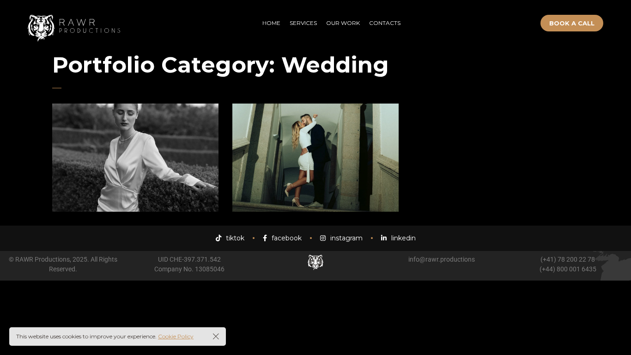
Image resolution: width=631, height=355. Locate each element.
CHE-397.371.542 (195, 259)
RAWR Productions (42, 259)
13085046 (209, 269)
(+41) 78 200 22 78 (567, 259)
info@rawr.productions (441, 259)
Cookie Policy (176, 336)
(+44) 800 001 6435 (568, 269)
